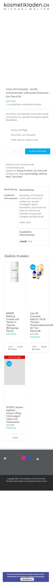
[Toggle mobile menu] (48, 11)
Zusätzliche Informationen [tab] (10, 197)
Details (20, 347)
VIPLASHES (17, 176)
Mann (8, 176)
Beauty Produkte (25, 170)
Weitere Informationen (36, 576)
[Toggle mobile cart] (43, 11)
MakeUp (43, 173)
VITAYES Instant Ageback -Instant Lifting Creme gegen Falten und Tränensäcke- (14, 414)
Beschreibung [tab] (10, 189)
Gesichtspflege (31, 173)
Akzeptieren (27, 579)
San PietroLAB (40, 170)
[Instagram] (24, 457)
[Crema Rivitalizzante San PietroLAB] (26, 58)
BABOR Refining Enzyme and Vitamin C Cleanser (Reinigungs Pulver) (12, 322)
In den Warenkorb (37, 151)
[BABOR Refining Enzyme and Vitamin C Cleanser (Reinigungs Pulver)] (14, 285)
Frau (21, 173)
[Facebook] (29, 457)
